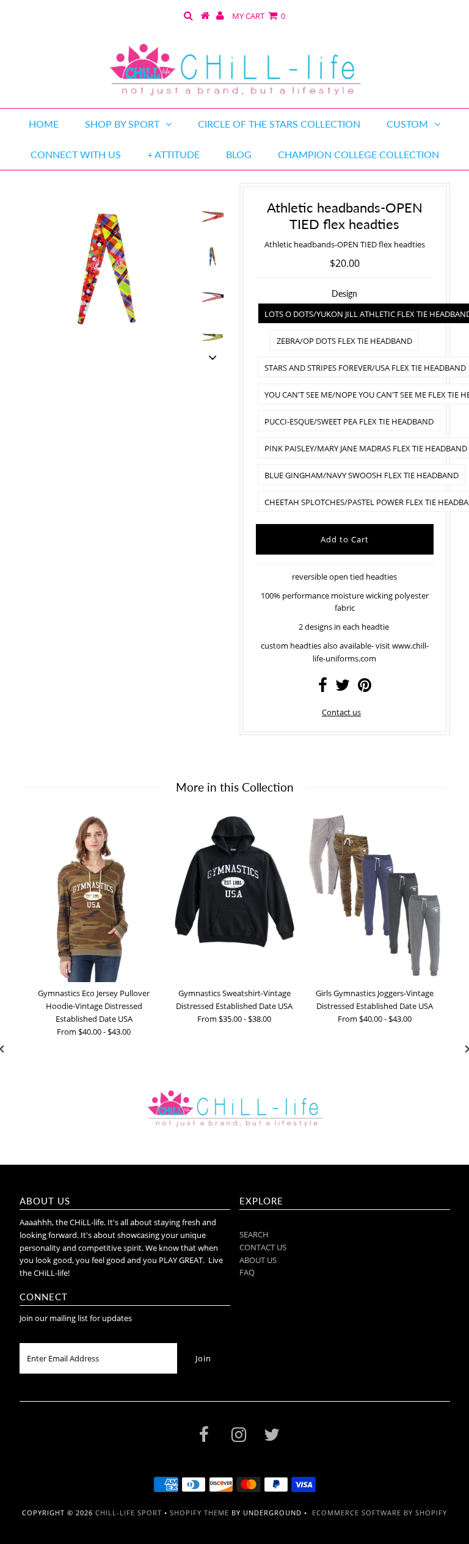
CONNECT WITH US (76, 154)
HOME (44, 123)
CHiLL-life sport (128, 1512)
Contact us (341, 712)
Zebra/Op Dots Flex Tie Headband (344, 340)
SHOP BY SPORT (122, 123)
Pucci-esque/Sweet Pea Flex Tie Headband (349, 421)
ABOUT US (258, 1259)
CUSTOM (407, 123)
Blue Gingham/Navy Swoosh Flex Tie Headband (361, 475)
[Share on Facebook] (322, 687)
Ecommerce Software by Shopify (379, 1512)
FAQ (247, 1272)
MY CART (258, 15)
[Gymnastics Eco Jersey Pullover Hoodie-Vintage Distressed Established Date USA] (94, 898)
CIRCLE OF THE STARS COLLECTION (279, 123)
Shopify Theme (199, 1512)
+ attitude (173, 154)
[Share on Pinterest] (364, 687)
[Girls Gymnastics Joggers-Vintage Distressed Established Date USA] (375, 895)
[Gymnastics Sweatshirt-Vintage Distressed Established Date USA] (234, 881)
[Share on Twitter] (342, 687)
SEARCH (254, 1234)
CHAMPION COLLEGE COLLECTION (358, 154)
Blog (239, 154)
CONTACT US (262, 1247)
